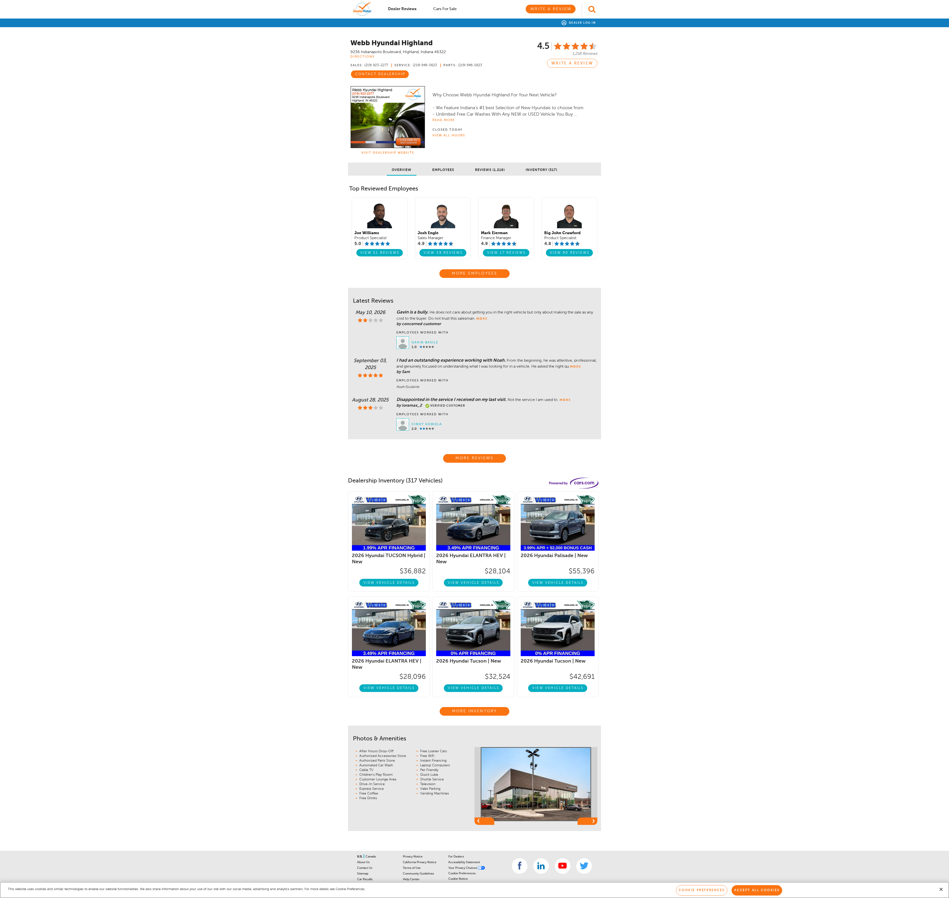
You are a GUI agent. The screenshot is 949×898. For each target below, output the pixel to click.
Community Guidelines (418, 873)
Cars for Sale (445, 9)
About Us (363, 862)
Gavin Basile (424, 342)
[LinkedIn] (541, 866)
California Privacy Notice (419, 862)
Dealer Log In (582, 22)
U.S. (360, 856)
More (482, 318)
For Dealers (456, 856)
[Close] (941, 889)
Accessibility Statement (464, 862)
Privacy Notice (413, 856)
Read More (443, 120)
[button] (484, 821)
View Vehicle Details (389, 583)
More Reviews (474, 458)
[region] (474, 890)
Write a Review (551, 9)
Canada (371, 856)
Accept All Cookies (756, 890)
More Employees (474, 273)
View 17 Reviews (506, 252)
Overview (401, 170)
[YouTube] (562, 866)
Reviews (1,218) (490, 170)
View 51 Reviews (379, 252)
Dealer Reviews (402, 9)
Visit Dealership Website (387, 152)
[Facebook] (519, 866)
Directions (362, 56)
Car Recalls (364, 879)
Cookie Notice (458, 878)
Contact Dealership (380, 74)
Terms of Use (412, 868)
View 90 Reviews (569, 252)
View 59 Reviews (443, 252)
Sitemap (362, 873)
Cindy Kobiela (426, 424)
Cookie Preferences (461, 873)
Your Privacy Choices (463, 868)
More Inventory (474, 711)
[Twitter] (584, 866)
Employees (443, 170)
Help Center (411, 879)
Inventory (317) (541, 170)
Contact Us (364, 868)
